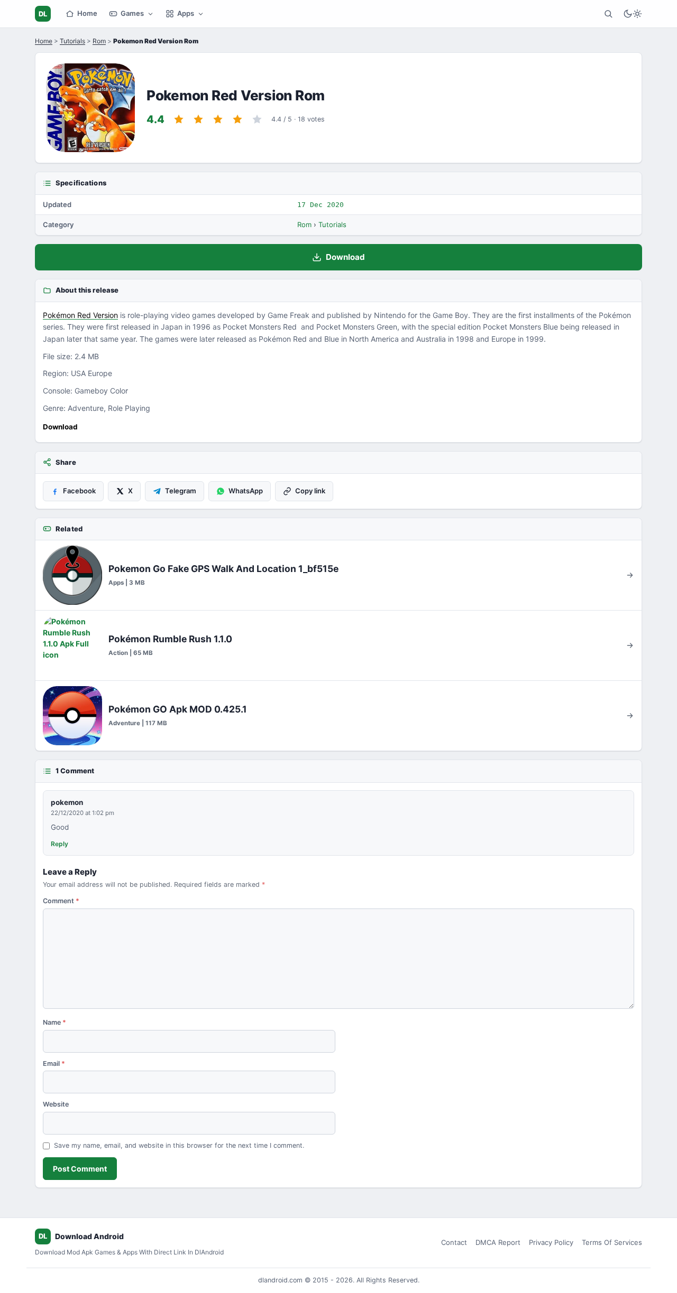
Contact (454, 1242)
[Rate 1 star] (179, 119)
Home (87, 13)
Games (132, 13)
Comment (61, 901)
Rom (99, 41)
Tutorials (72, 41)
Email (54, 1063)
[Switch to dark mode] (632, 13)
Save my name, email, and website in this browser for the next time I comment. (179, 1145)
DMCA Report (497, 1242)
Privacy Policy (551, 1242)
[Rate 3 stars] (218, 119)
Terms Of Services (612, 1242)
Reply (59, 844)
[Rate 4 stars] (237, 119)
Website (56, 1104)
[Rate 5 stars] (257, 119)
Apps (185, 13)
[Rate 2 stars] (198, 119)
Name (54, 1022)
